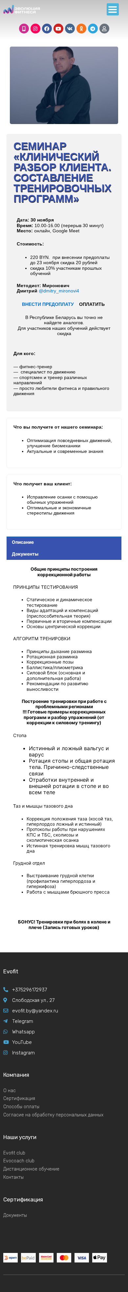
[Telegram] (93, 28)
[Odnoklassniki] (81, 28)
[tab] (64, 542)
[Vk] (70, 28)
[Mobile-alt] (24, 28)
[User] (104, 28)
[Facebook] (47, 28)
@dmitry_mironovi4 (59, 290)
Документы (25, 554)
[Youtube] (58, 28)
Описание (23, 542)
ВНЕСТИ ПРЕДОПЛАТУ (48, 304)
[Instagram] (35, 28)
